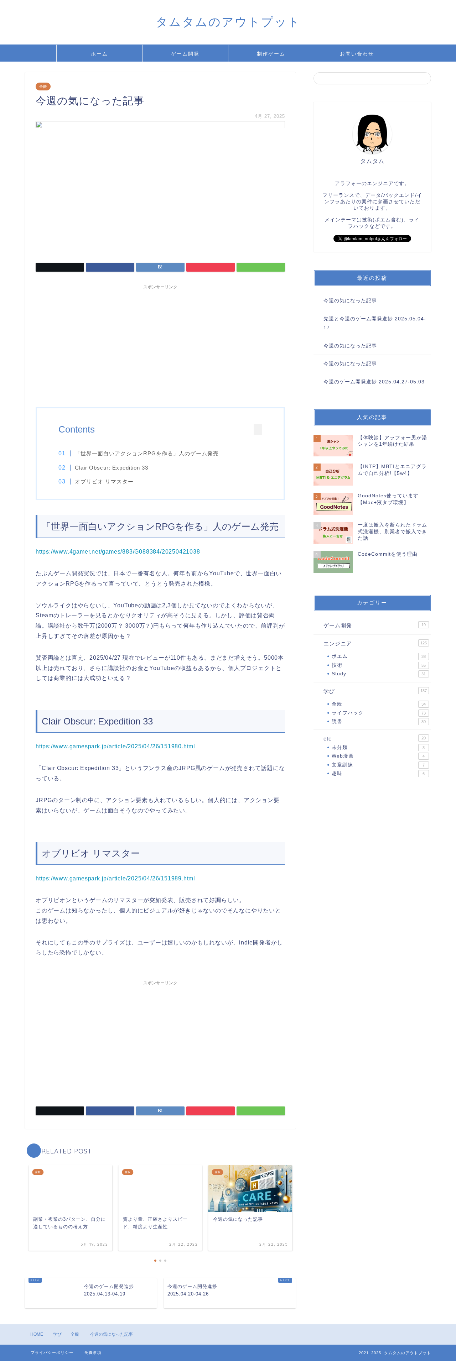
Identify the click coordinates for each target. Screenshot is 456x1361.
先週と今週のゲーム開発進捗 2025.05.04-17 (374, 323)
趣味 (378, 773)
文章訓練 (378, 765)
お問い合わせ (357, 54)
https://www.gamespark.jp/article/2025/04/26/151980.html (115, 746)
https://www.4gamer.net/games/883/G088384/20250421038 (118, 552)
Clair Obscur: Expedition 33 (111, 468)
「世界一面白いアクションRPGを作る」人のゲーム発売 (147, 453)
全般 (43, 86)
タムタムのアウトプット (228, 21)
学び (375, 691)
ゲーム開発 (185, 54)
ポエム (379, 656)
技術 (379, 665)
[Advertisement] (160, 343)
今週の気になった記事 (350, 300)
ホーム (99, 54)
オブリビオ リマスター (104, 481)
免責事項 (93, 1352)
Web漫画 (378, 756)
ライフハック (379, 713)
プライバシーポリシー (52, 1352)
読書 (379, 721)
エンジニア (375, 643)
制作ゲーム (271, 54)
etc (374, 739)
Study (379, 673)
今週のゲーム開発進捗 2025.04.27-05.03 (374, 381)
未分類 (378, 747)
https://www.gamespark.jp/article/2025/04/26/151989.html (115, 878)
